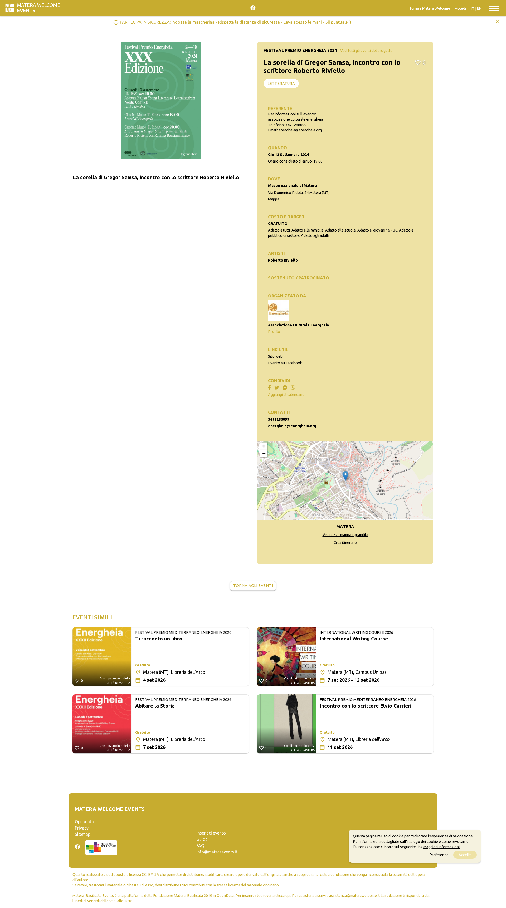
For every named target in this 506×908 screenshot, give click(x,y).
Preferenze (439, 855)
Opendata (84, 821)
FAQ (200, 845)
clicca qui (282, 896)
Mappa (273, 199)
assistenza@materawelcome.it (354, 896)
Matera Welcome (38, 8)
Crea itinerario (345, 543)
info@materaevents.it (216, 852)
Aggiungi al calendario (286, 394)
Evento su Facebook (285, 363)
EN (479, 8)
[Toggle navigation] (494, 8)
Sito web (275, 356)
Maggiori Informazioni (441, 847)
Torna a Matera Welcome (429, 8)
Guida (202, 839)
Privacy (82, 828)
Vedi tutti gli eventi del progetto (366, 50)
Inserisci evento (211, 833)
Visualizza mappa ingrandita (345, 535)
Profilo (274, 332)
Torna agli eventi (253, 585)
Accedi (460, 8)
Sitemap (82, 834)
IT (472, 8)
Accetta (465, 855)
